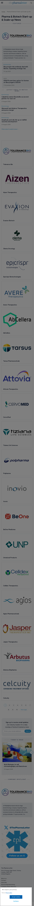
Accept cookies (16, 896)
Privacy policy (9, 892)
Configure (16, 901)
